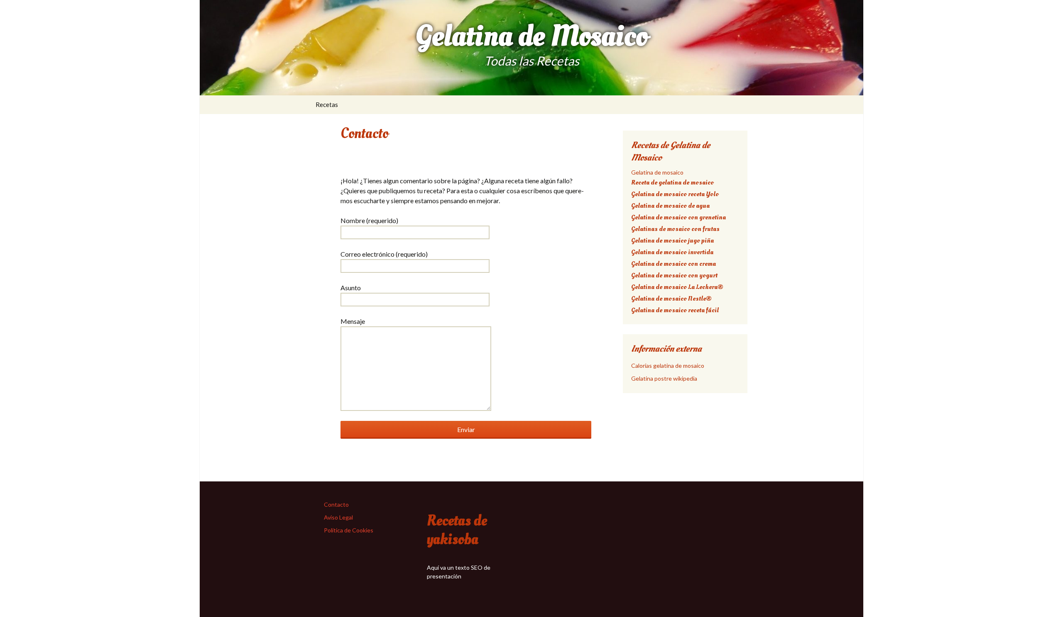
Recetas (327, 104)
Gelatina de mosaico (657, 172)
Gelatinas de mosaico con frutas (675, 228)
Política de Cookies (348, 530)
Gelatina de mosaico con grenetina (678, 217)
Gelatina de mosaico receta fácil (675, 310)
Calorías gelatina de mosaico (667, 365)
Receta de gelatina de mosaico (672, 182)
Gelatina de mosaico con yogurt (674, 275)
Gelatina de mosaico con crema (673, 263)
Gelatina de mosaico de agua (670, 205)
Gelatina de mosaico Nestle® (671, 298)
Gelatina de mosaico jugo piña (672, 240)
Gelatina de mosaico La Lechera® (677, 286)
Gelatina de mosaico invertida (672, 252)
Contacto (336, 504)
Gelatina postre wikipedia (664, 378)
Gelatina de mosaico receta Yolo (675, 194)
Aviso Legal (338, 517)
